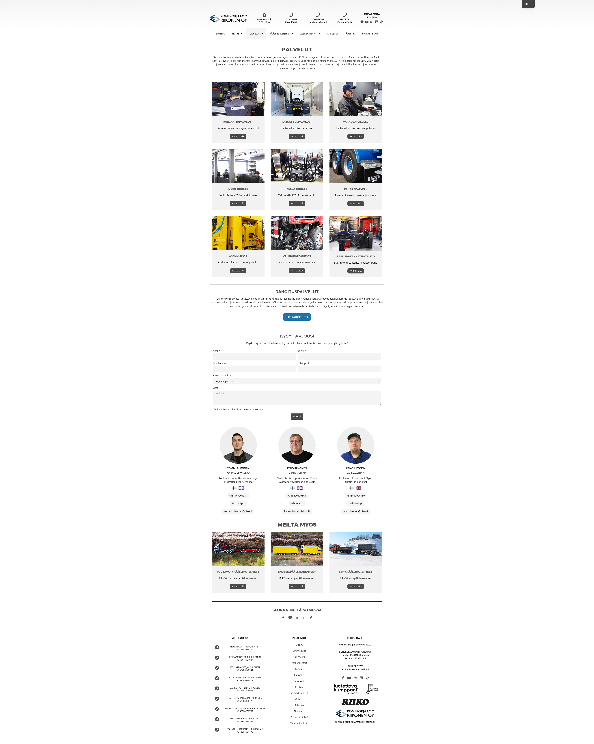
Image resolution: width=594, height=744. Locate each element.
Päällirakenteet (279, 33)
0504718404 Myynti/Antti (291, 21)
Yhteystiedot (370, 33)
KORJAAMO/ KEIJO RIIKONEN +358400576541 (245, 668)
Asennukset (238, 256)
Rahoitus (299, 705)
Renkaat (299, 687)
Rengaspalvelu (355, 189)
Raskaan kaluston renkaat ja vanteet (356, 195)
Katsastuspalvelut (297, 121)
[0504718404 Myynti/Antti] (291, 15)
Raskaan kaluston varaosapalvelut (356, 128)
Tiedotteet (299, 711)
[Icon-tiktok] (381, 22)
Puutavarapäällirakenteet (238, 571)
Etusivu (220, 33)
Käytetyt (349, 33)
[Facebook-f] (283, 617)
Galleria (332, 33)
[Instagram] (371, 22)
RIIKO (282, 578)
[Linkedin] (376, 22)
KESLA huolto (297, 188)
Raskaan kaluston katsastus (297, 128)
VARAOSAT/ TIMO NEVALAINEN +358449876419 (245, 679)
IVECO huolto (238, 188)
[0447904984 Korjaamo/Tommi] (318, 15)
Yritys (235, 33)
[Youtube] (366, 22)
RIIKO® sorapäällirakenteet (356, 578)
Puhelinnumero (221, 363)
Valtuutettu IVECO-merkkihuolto (238, 195)
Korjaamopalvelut (238, 121)
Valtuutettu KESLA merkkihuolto (297, 195)
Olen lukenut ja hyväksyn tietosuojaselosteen (239, 409)
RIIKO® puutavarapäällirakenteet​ (238, 578)
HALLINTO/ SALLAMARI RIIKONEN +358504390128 (245, 699)
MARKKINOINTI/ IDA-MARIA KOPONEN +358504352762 (245, 710)
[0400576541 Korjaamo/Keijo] (345, 15)
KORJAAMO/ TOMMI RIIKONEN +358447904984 (245, 658)
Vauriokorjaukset (297, 256)
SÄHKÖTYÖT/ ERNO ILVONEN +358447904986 (245, 689)
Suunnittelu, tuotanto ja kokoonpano (355, 262)
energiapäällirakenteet (301, 578)
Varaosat (299, 680)
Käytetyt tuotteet (299, 693)
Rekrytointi (299, 656)
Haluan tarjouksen (223, 375)
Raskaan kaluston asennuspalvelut (238, 262)
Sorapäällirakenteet (355, 571)
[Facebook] (362, 22)
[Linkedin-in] (304, 617)
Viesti (215, 388)
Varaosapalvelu (355, 121)
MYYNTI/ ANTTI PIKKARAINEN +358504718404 (245, 648)
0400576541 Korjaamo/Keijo (345, 21)
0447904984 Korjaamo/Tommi (318, 21)
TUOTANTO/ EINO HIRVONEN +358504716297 (245, 720)
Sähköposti (304, 363)
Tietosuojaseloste (299, 723)
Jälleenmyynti (308, 33)
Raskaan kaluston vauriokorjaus (297, 262)
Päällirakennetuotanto (356, 256)
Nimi (215, 351)
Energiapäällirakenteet (297, 571)
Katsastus (299, 674)
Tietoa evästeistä (299, 717)
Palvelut (254, 33)
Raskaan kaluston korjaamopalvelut (238, 128)
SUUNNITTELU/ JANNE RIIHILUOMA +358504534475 (245, 730)
